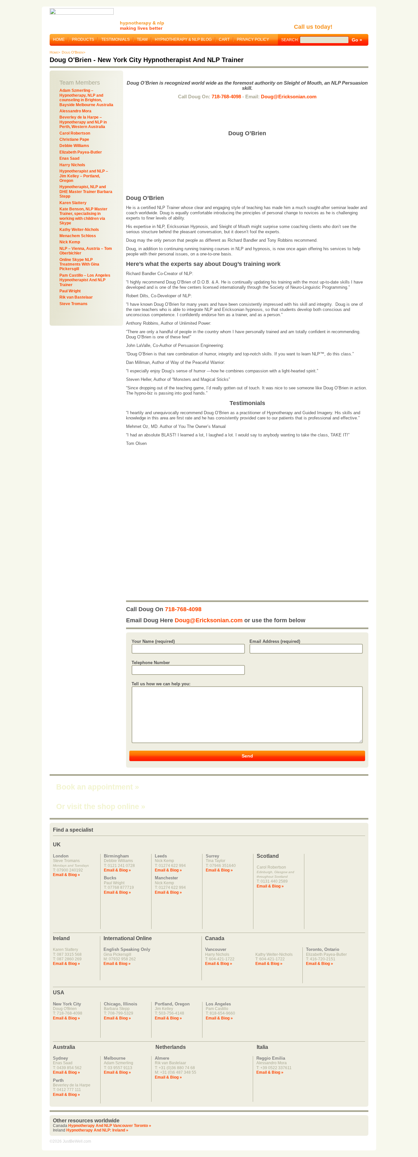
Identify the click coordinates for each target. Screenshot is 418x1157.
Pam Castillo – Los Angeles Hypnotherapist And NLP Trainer (84, 280)
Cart (224, 39)
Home (59, 39)
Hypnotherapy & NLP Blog (183, 39)
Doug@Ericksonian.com (288, 96)
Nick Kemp (69, 242)
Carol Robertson (74, 133)
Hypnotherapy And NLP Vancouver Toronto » (109, 1125)
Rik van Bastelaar (76, 297)
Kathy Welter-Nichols (79, 229)
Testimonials (115, 39)
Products (83, 39)
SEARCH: (290, 40)
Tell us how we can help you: (161, 683)
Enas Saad (69, 158)
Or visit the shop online (100, 806)
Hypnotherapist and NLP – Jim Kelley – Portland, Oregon (83, 176)
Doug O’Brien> (73, 52)
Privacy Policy (253, 39)
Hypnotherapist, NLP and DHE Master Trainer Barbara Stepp (85, 192)
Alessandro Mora (75, 111)
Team (142, 39)
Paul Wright (70, 291)
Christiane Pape (74, 139)
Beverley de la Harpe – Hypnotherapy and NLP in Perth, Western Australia (83, 122)
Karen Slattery (73, 203)
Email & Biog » (66, 874)
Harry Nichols (72, 165)
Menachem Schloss (77, 236)
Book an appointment (97, 787)
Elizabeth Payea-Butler (80, 152)
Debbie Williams (74, 145)
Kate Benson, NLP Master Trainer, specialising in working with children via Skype (83, 216)
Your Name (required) (153, 641)
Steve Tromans (73, 303)
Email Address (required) (274, 641)
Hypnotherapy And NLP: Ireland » (97, 1130)
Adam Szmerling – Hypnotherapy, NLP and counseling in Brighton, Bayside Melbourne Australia (86, 97)
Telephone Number (151, 662)
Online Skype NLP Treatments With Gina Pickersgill (79, 264)
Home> (55, 52)
